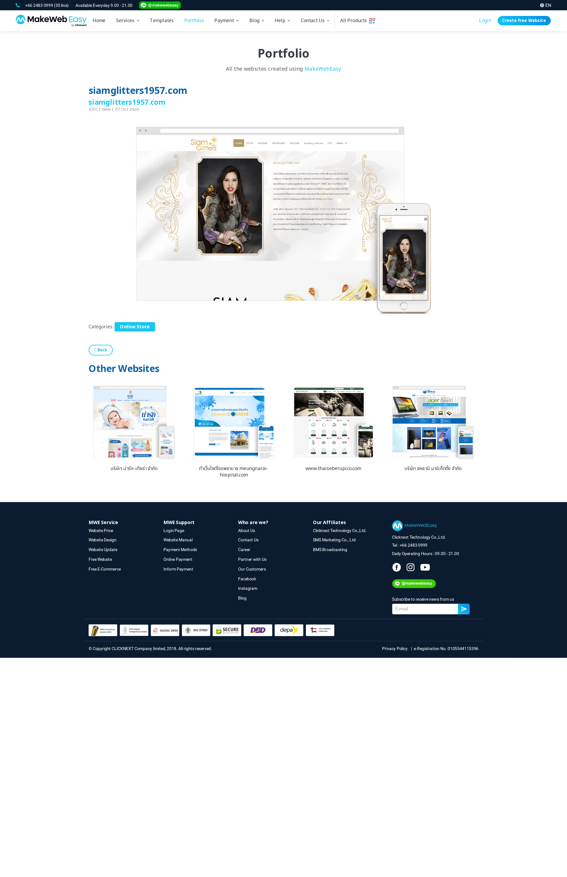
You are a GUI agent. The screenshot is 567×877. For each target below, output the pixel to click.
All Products (354, 20)
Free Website (100, 559)
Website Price (101, 530)
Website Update (103, 549)
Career (244, 549)
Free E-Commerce (105, 569)
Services (126, 20)
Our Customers (252, 569)
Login (485, 20)
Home (99, 20)
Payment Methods (180, 549)
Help (281, 20)
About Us (246, 530)
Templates (162, 20)
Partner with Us (252, 559)
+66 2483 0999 (39, 5)
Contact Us (314, 20)
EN (548, 5)
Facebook (247, 578)
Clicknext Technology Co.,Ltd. (340, 530)
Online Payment (177, 559)
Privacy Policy (395, 648)
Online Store (135, 326)
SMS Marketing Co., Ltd (334, 540)
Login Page (173, 530)
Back (101, 350)
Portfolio (194, 20)
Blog (255, 20)
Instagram (247, 588)
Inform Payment (178, 569)
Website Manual (178, 540)
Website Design (102, 540)
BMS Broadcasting (330, 549)
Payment (225, 20)
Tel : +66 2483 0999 (409, 545)
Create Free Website (524, 20)
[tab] (127, 20)
